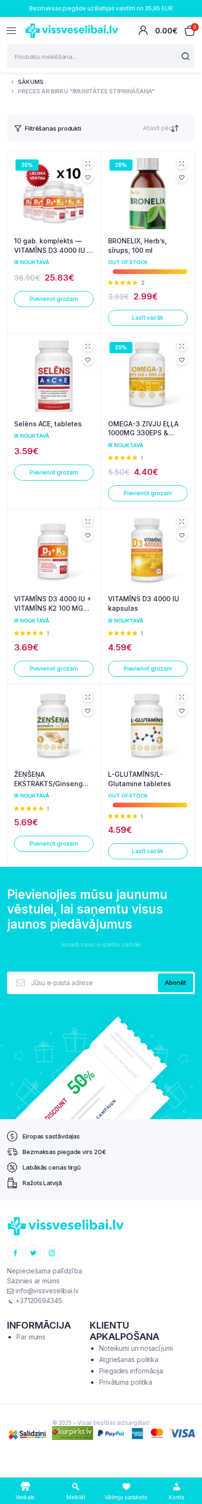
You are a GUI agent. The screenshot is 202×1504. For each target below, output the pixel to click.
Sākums (30, 81)
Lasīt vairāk (147, 317)
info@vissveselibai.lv (46, 1291)
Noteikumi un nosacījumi (136, 1348)
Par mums (31, 1337)
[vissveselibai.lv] (72, 30)
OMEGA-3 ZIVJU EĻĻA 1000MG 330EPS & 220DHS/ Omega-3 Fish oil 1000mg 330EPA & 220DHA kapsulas (146, 429)
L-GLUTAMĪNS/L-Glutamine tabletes (139, 779)
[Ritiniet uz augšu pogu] (187, 1466)
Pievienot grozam (54, 298)
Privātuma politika (125, 1382)
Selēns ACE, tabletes (48, 424)
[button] (88, 177)
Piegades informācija (131, 1371)
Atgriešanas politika (128, 1359)
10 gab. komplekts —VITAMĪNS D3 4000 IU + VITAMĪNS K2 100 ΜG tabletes (53, 246)
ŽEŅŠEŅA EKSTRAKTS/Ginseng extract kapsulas (48, 779)
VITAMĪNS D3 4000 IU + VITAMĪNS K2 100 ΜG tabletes (53, 604)
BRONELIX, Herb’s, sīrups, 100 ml (137, 245)
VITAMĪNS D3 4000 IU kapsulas (143, 603)
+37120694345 (38, 1300)
